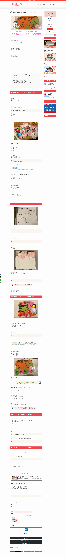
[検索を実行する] (55, 35)
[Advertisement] (26, 64)
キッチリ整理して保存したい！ (26, 538)
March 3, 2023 (50, 88)
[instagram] (49, 31)
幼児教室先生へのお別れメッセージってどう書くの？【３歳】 (22, 75)
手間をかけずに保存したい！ (26, 540)
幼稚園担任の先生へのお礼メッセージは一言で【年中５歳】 (22, 80)
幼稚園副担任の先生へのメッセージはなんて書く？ (22, 81)
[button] (12, 551)
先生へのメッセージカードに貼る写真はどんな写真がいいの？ (22, 82)
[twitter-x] (48, 31)
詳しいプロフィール (50, 29)
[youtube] (50, 31)
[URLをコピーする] (39, 551)
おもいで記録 (16, 547)
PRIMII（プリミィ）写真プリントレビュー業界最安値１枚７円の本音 (27, 342)
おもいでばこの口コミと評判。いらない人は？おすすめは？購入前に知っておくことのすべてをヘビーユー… (29, 477)
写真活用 (12, 547)
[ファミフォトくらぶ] (17, 4)
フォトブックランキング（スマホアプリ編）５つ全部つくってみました (28, 519)
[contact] (52, 31)
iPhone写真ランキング (46, 96)
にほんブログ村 (46, 98)
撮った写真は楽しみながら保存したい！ (26, 543)
